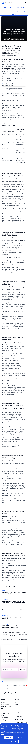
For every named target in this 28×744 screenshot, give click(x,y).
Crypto (17, 11)
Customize (19, 737)
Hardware (14, 14)
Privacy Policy (18, 716)
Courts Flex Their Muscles (9, 461)
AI (11, 11)
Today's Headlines (21, 7)
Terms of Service (19, 719)
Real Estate (6, 39)
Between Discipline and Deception (11, 516)
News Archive (18, 708)
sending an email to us (6, 639)
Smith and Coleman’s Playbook (10, 238)
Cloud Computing (5, 704)
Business (4, 11)
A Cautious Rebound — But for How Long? (13, 287)
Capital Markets (14, 39)
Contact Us (18, 702)
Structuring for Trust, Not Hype (10, 179)
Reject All (14, 741)
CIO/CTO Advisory (5, 702)
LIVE (4, 7)
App (25, 11)
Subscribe (22, 669)
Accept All (9, 737)
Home (11, 7)
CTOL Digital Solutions (10, 3)
